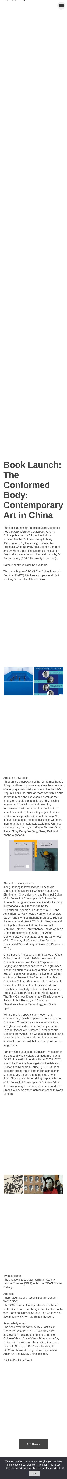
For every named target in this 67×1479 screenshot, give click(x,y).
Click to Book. (38, 579)
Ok (34, 1473)
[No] (62, 1468)
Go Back (33, 1443)
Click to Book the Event (17, 1360)
